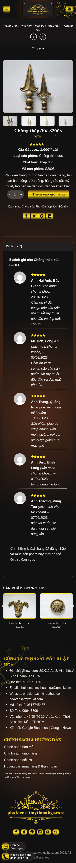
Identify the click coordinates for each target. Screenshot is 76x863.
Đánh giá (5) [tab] (14, 246)
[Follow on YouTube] (48, 832)
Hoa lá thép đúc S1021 (19, 625)
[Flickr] (55, 832)
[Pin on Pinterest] (41, 216)
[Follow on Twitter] (24, 832)
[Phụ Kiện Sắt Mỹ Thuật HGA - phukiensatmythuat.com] (38, 9)
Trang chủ (10, 25)
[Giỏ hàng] (69, 9)
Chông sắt (28, 206)
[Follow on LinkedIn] (40, 832)
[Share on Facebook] (26, 216)
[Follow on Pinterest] (32, 832)
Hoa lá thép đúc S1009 (56, 625)
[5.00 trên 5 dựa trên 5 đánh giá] (38, 144)
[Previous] (9, 86)
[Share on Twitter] (34, 216)
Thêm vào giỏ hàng (48, 194)
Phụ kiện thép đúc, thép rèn (40, 25)
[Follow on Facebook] (16, 832)
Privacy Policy (64, 773)
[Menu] (6, 9)
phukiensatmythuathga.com (42, 693)
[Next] (66, 86)
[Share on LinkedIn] (49, 216)
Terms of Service (16, 777)
